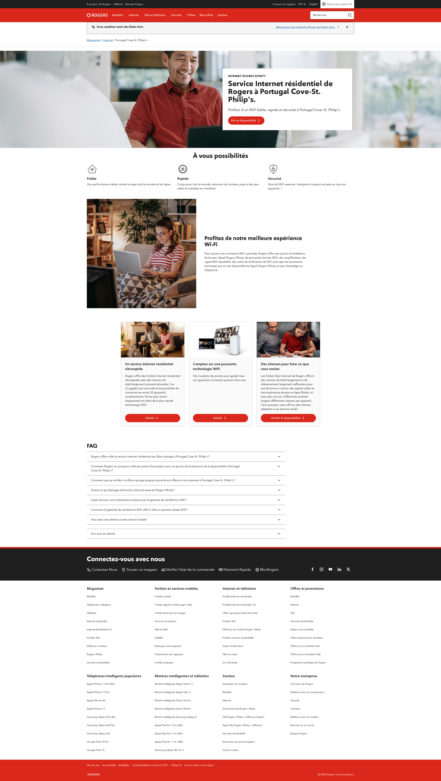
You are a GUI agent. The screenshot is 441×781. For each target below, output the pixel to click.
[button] (302, 4)
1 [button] (281, 187)
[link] (98, 4)
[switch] (313, 4)
